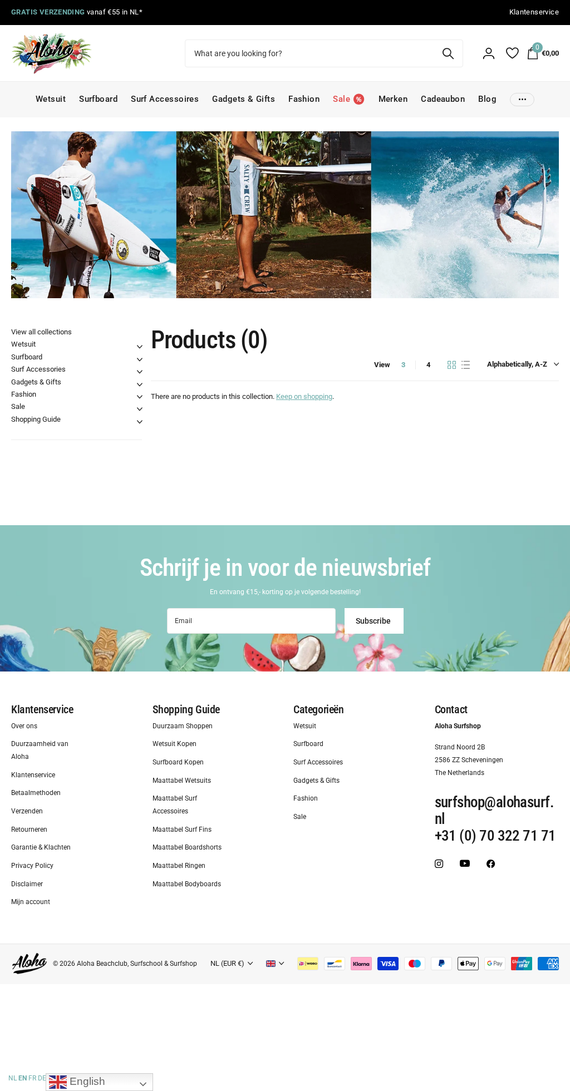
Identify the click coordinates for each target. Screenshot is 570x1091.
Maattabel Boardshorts (187, 848)
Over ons (24, 726)
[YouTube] (465, 864)
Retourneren (29, 829)
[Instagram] (439, 864)
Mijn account (30, 902)
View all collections (41, 332)
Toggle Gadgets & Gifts (140, 384)
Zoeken (448, 53)
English (86, 1081)
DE (42, 1078)
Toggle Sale (140, 409)
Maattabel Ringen (179, 866)
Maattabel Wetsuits (182, 780)
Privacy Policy (32, 866)
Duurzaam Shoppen (183, 726)
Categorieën (318, 709)
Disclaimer (27, 884)
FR (32, 1078)
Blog (487, 99)
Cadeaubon (443, 99)
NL (12, 1078)
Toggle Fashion (140, 397)
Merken (393, 99)
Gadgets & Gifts (243, 99)
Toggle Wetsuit (140, 346)
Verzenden (27, 812)
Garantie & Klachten (41, 848)
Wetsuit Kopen (174, 744)
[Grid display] (452, 365)
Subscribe (374, 620)
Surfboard (98, 99)
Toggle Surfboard (140, 359)
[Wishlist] (511, 53)
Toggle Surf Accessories (140, 372)
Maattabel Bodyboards (187, 884)
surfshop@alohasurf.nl (494, 811)
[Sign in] (489, 53)
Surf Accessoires (165, 99)
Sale (18, 406)
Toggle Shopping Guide (140, 422)
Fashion (304, 99)
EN (22, 1078)
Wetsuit (51, 99)
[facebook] (491, 864)
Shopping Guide (36, 419)
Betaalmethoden (36, 793)
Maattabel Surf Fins (182, 829)
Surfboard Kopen (178, 762)
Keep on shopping (304, 396)
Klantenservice (42, 709)
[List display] (465, 365)
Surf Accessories (38, 369)
